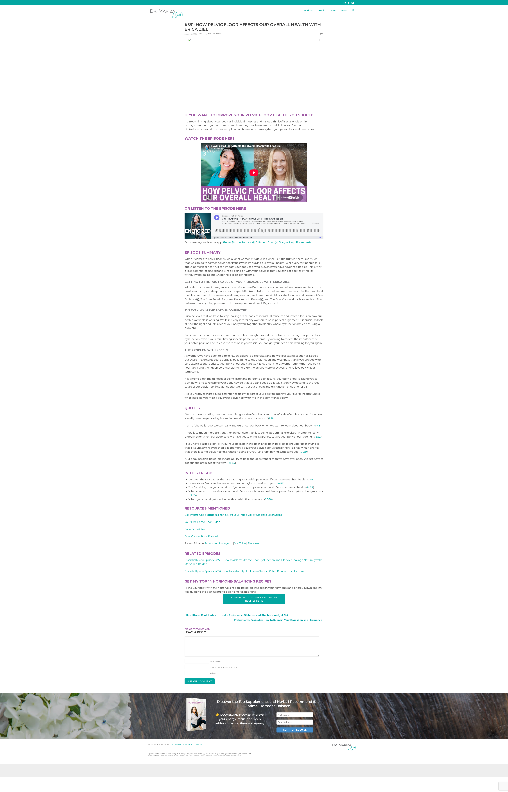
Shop (333, 10)
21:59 (304, 451)
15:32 (318, 436)
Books (322, 10)
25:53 (231, 462)
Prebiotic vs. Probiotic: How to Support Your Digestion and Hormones (278, 620)
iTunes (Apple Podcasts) (238, 242)
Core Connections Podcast (201, 536)
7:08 (311, 479)
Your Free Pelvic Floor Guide (202, 521)
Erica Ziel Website (196, 529)
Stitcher (261, 242)
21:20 (192, 495)
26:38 (268, 499)
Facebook (211, 543)
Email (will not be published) (223, 667)
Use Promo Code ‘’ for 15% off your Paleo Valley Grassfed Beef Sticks (233, 514)
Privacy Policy (188, 744)
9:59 (280, 483)
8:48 (317, 425)
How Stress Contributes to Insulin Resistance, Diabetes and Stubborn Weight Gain (237, 615)
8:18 (271, 418)
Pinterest (253, 543)
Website (213, 673)
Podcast (309, 10)
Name (215, 661)
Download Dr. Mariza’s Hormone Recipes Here (254, 599)
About (344, 10)
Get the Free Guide (295, 730)
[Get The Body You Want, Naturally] (167, 18)
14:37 (310, 487)
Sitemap (199, 744)
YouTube (240, 543)
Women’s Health (214, 34)
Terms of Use (176, 744)
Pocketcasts (303, 242)
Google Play (286, 242)
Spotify (272, 242)
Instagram (225, 543)
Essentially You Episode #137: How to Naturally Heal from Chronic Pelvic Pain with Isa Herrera (244, 571)
